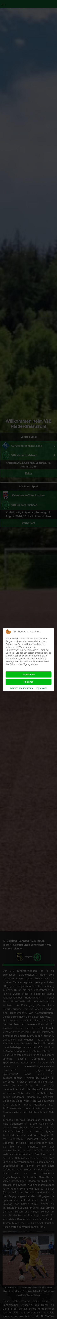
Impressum (41, 688)
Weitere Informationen (21, 688)
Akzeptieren (28, 674)
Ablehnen (28, 681)
